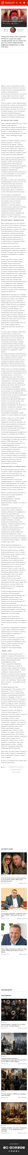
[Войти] (19, 1151)
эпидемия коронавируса (16, 767)
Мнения (21, 3)
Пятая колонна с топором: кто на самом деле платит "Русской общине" (13, 1025)
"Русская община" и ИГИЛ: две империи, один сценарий (13, 1094)
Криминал (4, 875)
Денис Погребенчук (22, 918)
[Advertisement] (14, 69)
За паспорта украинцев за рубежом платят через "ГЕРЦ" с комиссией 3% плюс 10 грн (14, 915)
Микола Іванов (23, 954)
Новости (18, 3)
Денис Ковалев (23, 883)
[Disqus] (14, 827)
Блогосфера (16, 23)
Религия (4, 1091)
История (4, 1125)
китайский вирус (16, 769)
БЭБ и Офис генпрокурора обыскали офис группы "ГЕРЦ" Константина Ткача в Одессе (14, 950)
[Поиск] (9, 1151)
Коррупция (4, 911)
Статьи (25, 3)
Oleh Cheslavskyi (23, 1028)
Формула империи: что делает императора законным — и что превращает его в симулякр (14, 1129)
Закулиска (4, 1022)
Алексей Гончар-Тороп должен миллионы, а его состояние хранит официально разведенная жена (14, 879)
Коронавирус (7, 23)
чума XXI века (16, 772)
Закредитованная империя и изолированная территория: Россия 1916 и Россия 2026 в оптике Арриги (14, 1060)
